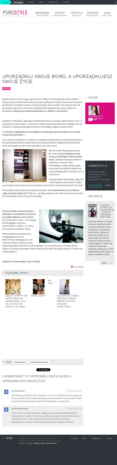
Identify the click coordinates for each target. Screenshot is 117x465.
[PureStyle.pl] (15, 14)
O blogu (31, 2)
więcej (104, 263)
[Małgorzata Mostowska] (93, 110)
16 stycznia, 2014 (74, 390)
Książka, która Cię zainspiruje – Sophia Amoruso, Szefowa (107, 211)
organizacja (20, 362)
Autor (41, 2)
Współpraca (53, 2)
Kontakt (66, 2)
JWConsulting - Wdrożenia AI (45, 443)
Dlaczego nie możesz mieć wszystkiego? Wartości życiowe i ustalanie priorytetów (68, 301)
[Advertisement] (58, 46)
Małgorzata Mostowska (95, 117)
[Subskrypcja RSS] (116, 2)
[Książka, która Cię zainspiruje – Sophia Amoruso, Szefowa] (92, 210)
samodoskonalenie (39, 362)
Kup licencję (78, 266)
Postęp (6, 88)
